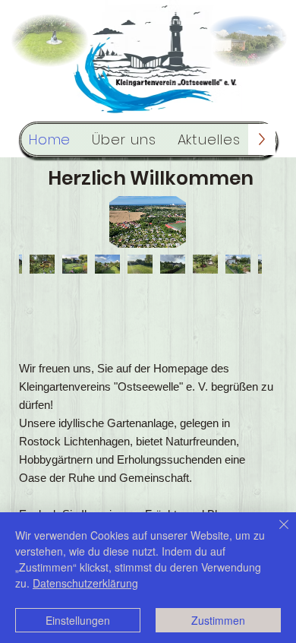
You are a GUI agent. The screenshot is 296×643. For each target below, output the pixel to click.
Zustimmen (218, 620)
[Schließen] (275, 533)
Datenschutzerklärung (85, 583)
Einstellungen (78, 620)
